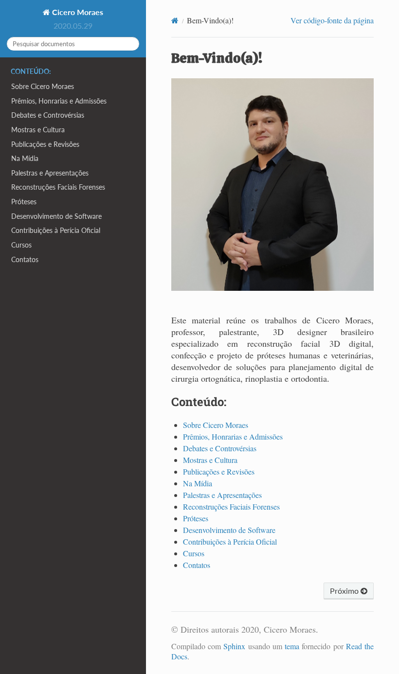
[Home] (175, 20)
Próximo (345, 590)
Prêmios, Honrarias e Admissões (59, 101)
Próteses (23, 201)
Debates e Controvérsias (47, 115)
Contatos (24, 259)
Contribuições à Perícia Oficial (55, 230)
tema (292, 646)
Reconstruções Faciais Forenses (58, 187)
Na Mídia (24, 158)
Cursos (21, 245)
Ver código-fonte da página (332, 20)
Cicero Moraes (76, 12)
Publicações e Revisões (45, 144)
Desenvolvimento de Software (56, 216)
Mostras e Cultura (38, 129)
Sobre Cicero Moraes (42, 86)
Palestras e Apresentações (50, 173)
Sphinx (234, 646)
